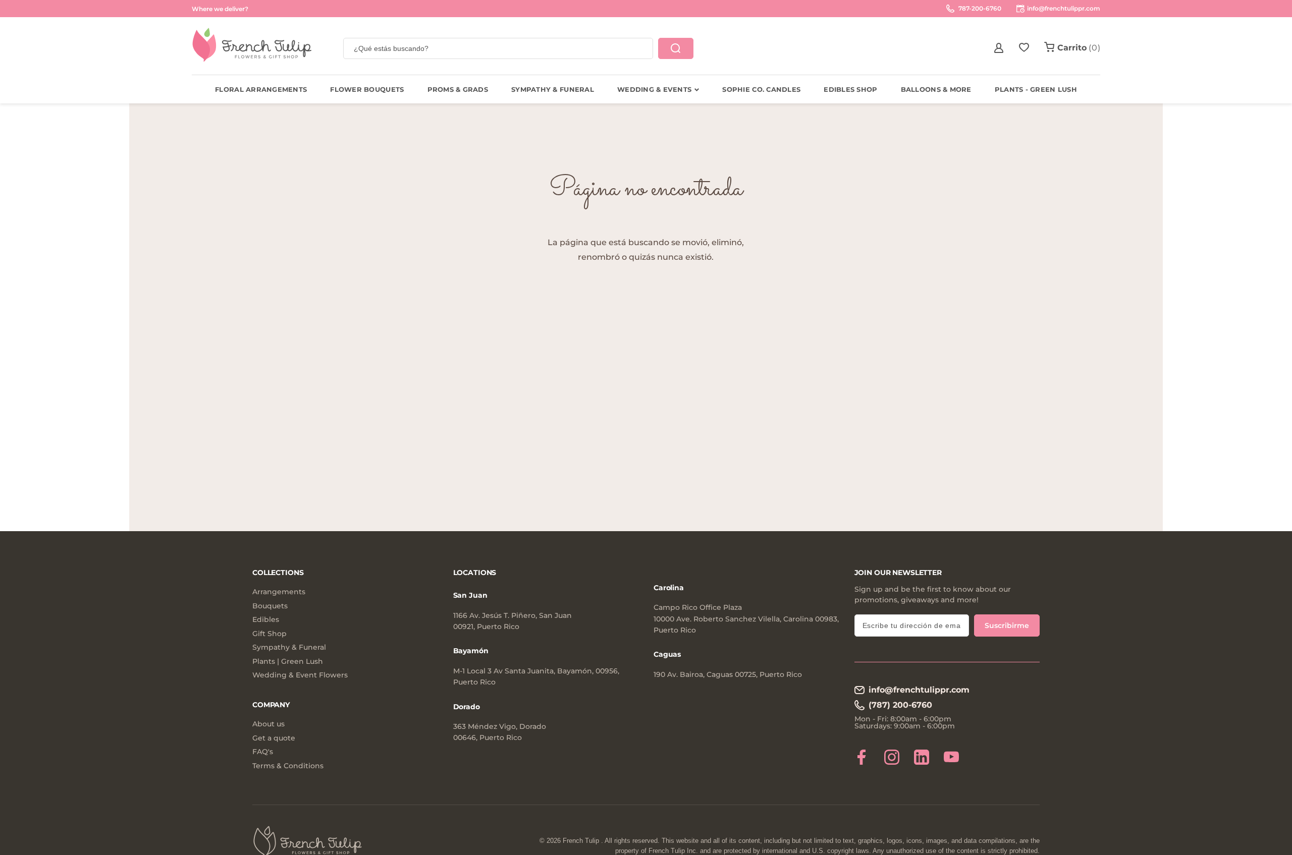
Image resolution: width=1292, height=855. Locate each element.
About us (268, 724)
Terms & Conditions (288, 766)
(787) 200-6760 (900, 705)
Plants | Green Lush (287, 661)
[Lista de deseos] (1024, 48)
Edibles (265, 619)
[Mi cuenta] (999, 48)
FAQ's (262, 752)
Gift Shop (269, 634)
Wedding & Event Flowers (300, 675)
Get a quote (273, 738)
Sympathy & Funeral (289, 647)
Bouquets (270, 606)
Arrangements (278, 592)
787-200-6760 (979, 8)
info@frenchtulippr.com (919, 690)
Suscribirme (1007, 625)
